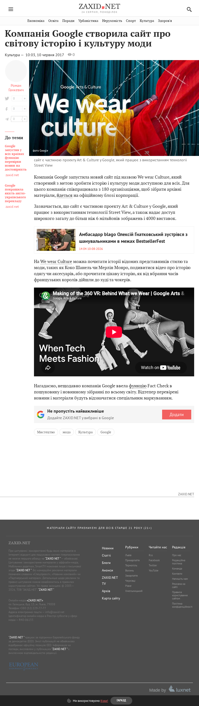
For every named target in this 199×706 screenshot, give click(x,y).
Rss (151, 555)
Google (44, 150)
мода (67, 432)
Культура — (15, 54)
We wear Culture (56, 261)
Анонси (107, 570)
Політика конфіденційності (182, 605)
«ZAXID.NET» (35, 600)
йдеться (65, 195)
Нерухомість (112, 21)
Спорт (131, 21)
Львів (128, 555)
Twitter (153, 565)
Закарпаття (131, 575)
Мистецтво (46, 432)
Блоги (106, 563)
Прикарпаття (132, 560)
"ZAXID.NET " (53, 558)
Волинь (129, 570)
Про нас (176, 555)
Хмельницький (133, 591)
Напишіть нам (180, 578)
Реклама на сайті (178, 585)
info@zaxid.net (54, 612)
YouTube (153, 570)
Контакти (177, 573)
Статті (106, 555)
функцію (138, 386)
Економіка (35, 21)
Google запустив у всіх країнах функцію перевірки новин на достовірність (15, 158)
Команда (177, 568)
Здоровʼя (165, 21)
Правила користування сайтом (180, 595)
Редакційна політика (178, 562)
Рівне (128, 586)
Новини (108, 548)
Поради (68, 21)
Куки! (104, 701)
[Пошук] (188, 9)
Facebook (154, 560)
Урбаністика (88, 21)
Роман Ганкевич (16, 87)
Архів (106, 591)
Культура (147, 21)
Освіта (53, 21)
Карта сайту (111, 598)
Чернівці (130, 580)
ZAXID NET (99, 6)
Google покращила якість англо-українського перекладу (15, 193)
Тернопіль (131, 565)
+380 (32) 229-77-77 (33, 608)
